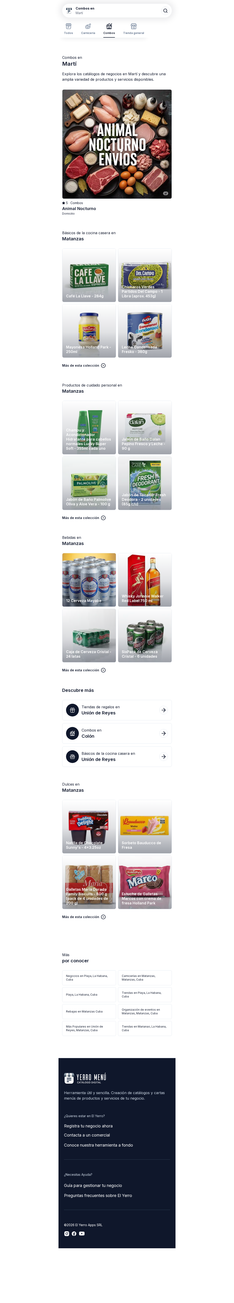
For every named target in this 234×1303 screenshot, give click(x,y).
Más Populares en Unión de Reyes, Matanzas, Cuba (84, 1028)
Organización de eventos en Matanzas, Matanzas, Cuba (141, 1011)
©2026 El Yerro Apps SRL (83, 1225)
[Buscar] (165, 10)
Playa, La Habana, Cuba (81, 994)
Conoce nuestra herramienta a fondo (98, 1145)
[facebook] (74, 1233)
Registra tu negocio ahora (88, 1126)
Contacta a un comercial (87, 1135)
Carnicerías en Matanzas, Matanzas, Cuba (138, 977)
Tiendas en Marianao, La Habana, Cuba (144, 1028)
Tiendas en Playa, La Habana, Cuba (141, 994)
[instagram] (66, 1233)
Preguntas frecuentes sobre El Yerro (98, 1195)
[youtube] (82, 1233)
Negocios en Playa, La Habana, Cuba (87, 977)
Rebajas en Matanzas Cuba (84, 1011)
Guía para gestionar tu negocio (93, 1185)
